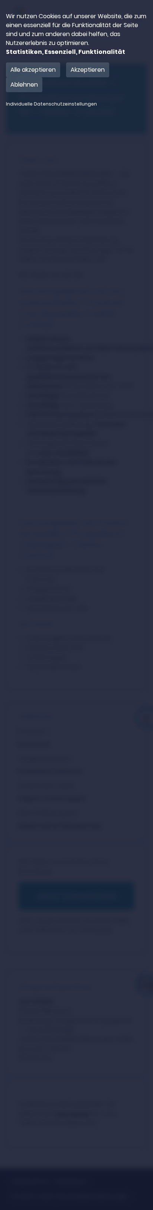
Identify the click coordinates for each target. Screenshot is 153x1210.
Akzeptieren (88, 69)
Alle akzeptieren (33, 69)
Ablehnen (24, 84)
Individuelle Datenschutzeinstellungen (51, 104)
